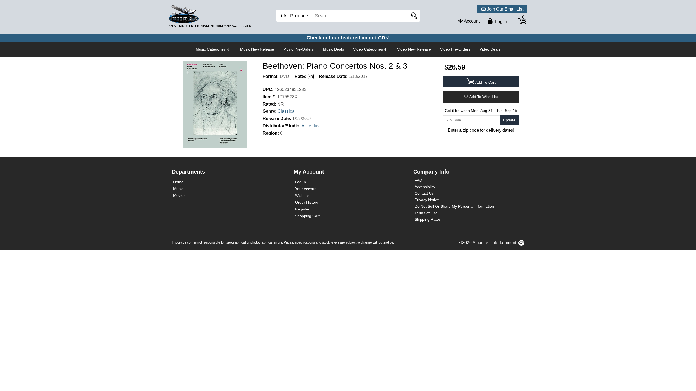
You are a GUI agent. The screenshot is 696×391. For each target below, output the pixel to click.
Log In (300, 182)
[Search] (413, 16)
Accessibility (425, 187)
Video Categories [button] (368, 49)
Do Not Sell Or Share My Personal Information (454, 206)
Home (178, 182)
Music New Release (257, 49)
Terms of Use (426, 213)
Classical (287, 111)
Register (302, 209)
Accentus (310, 126)
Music (178, 189)
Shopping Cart (307, 216)
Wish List (302, 195)
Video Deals (490, 49)
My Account (468, 21)
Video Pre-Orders (455, 49)
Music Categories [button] (211, 49)
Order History (306, 202)
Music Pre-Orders (298, 49)
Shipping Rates (428, 219)
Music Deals (333, 49)
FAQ (418, 180)
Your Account (306, 189)
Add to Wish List (483, 96)
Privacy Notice (427, 200)
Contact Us (424, 193)
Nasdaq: (242, 26)
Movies (179, 195)
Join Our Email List (505, 9)
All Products (296, 15)
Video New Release (414, 49)
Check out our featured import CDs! (348, 37)
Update (509, 120)
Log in (500, 21)
